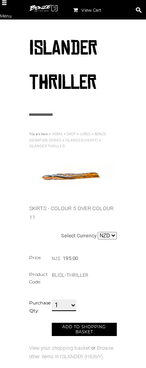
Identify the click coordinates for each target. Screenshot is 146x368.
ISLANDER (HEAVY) (81, 140)
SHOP (71, 134)
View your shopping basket (59, 348)
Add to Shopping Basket (84, 329)
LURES (85, 134)
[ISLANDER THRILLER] (71, 172)
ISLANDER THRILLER (47, 146)
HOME (57, 134)
